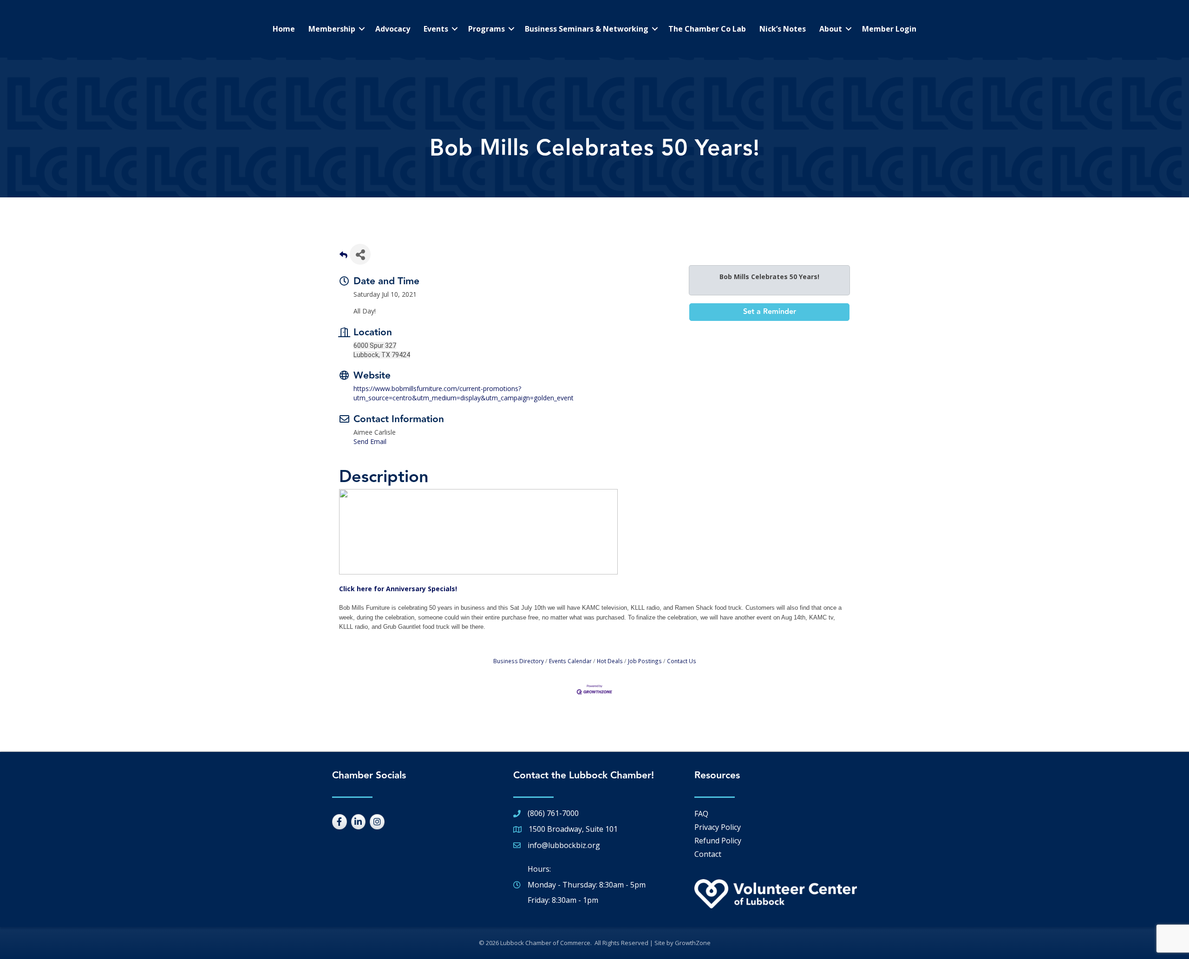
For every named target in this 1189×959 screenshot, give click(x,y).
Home (284, 29)
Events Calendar (570, 661)
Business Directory (518, 661)
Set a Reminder (769, 312)
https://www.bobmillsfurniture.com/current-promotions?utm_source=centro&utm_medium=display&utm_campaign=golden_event (463, 393)
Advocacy (392, 29)
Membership (331, 29)
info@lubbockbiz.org (564, 845)
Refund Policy (717, 840)
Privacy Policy (717, 827)
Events (436, 29)
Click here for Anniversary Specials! (398, 588)
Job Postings (645, 661)
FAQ (701, 814)
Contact (707, 854)
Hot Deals (610, 661)
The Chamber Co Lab (707, 29)
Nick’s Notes (782, 29)
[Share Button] (360, 254)
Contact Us (681, 661)
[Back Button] (343, 257)
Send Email (369, 441)
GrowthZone (693, 943)
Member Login (889, 29)
